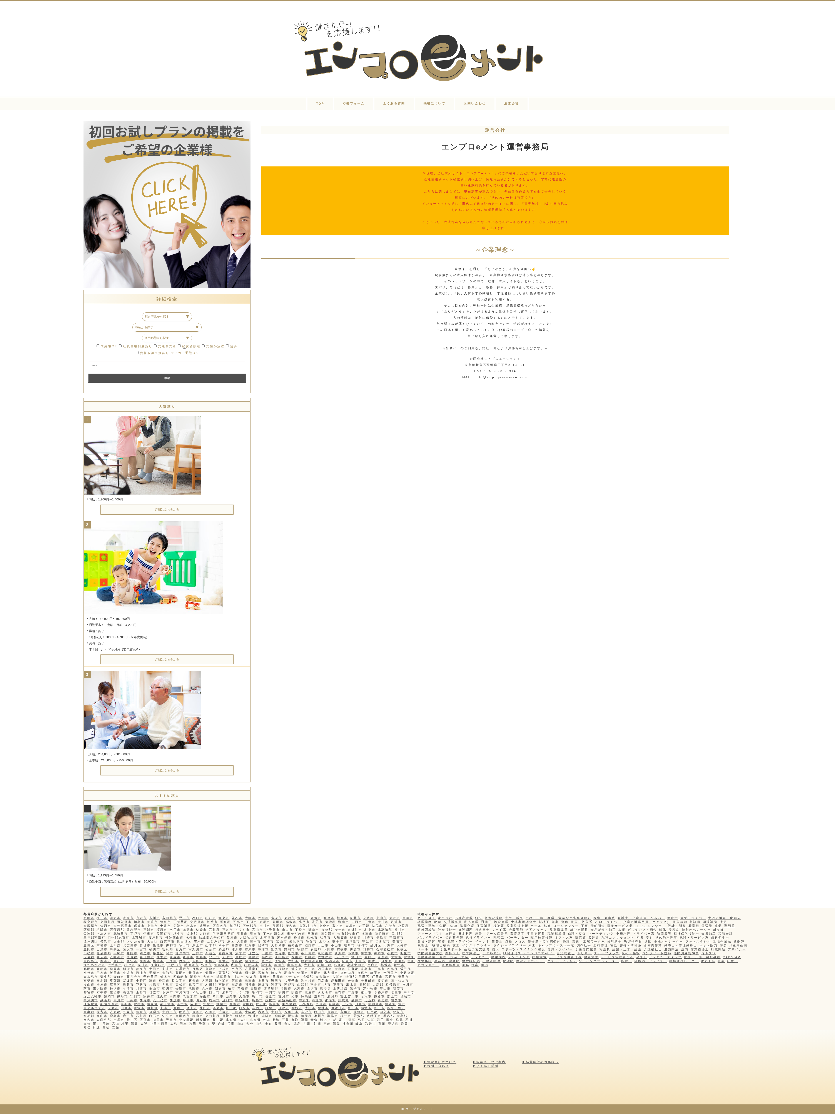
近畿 (221, 1023)
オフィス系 (564, 937)
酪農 (438, 922)
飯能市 (158, 945)
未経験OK (108, 346)
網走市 (145, 953)
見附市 (132, 953)
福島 (336, 1023)
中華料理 (623, 933)
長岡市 (347, 961)
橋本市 (158, 961)
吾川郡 (214, 929)
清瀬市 (317, 1000)
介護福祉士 (653, 949)
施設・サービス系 (694, 937)
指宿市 (362, 973)
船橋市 (210, 961)
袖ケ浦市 (222, 980)
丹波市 (396, 922)
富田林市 (169, 918)
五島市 (238, 922)
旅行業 (450, 933)
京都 (87, 1023)
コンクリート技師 (656, 953)
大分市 (402, 945)
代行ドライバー (478, 937)
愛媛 (87, 1027)
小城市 (353, 953)
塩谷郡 (237, 961)
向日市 (158, 1020)
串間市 (175, 996)
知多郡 (251, 976)
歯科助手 (614, 941)
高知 (115, 1027)
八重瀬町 (252, 969)
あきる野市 (396, 1008)
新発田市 (203, 1020)
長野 (278, 1023)
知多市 (396, 1000)
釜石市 (237, 918)
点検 (509, 941)
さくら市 (242, 929)
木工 (532, 945)
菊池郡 (330, 922)
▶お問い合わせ (436, 1066)
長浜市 (115, 988)
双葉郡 (115, 980)
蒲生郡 (105, 976)
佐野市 (394, 918)
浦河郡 (332, 996)
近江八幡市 (93, 996)
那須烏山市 (287, 1000)
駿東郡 (152, 1004)
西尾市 (184, 961)
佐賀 (371, 1020)
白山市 (319, 1012)
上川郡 (115, 945)
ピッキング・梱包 (642, 929)
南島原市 (294, 965)
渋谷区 (324, 941)
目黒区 (197, 969)
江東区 (115, 984)
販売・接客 (631, 953)
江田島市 (282, 957)
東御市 (242, 988)
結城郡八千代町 (211, 937)
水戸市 (175, 929)
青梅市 (302, 918)
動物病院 (498, 957)
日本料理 (465, 933)
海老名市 (158, 965)
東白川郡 (212, 1016)
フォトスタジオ (698, 941)
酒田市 (210, 973)
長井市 (355, 918)
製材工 (544, 922)
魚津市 (250, 980)
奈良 (288, 1023)
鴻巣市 (188, 929)
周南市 (214, 1000)
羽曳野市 (252, 961)
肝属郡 (343, 1000)
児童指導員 (559, 929)
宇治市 (367, 941)
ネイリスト (427, 918)
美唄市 (397, 941)
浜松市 (195, 976)
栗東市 (218, 1008)
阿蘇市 (175, 957)
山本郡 (210, 945)
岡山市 (296, 957)
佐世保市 (325, 957)
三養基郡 (180, 922)
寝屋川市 (156, 937)
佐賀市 (280, 953)
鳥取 (295, 1020)
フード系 (499, 929)
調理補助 (710, 922)
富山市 (281, 941)
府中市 (102, 992)
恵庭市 (240, 957)
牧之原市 (91, 922)
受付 (649, 937)
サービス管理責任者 (617, 957)
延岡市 (316, 973)
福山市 (89, 984)
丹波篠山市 (174, 937)
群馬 (399, 1020)
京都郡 (326, 929)
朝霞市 (398, 988)
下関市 (251, 922)
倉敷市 (334, 1004)
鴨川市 (253, 1016)
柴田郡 (355, 937)
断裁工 (626, 961)
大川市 (383, 922)
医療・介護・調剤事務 (702, 957)
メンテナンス (519, 957)
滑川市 (399, 929)
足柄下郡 (324, 965)
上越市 (224, 969)
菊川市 (167, 988)
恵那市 (201, 957)
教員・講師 (427, 941)
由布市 (340, 992)
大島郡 (377, 984)
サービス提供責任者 (565, 957)
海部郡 (89, 1016)
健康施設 (591, 957)
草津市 (338, 984)
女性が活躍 (214, 346)
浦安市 (296, 969)
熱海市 (141, 969)
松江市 (164, 980)
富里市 (345, 1012)
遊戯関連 (671, 949)
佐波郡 (89, 933)
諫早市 (240, 953)
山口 (240, 1023)
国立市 (385, 1012)
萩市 (87, 988)
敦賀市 (316, 918)
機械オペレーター (683, 961)
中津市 (263, 949)
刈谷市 (89, 1020)
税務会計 (725, 933)
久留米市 (190, 996)
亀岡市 (257, 992)
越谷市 (145, 945)
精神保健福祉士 (686, 933)
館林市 (323, 1008)
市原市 (250, 949)
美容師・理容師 (447, 961)
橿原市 (162, 929)
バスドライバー (430, 937)
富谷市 (337, 926)
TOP (320, 103)
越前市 (366, 953)
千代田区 (150, 976)
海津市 (367, 933)
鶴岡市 (89, 969)
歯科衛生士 (720, 937)
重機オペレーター (668, 941)
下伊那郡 (250, 926)
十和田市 (169, 1012)
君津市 (128, 988)
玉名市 (113, 1008)
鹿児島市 (353, 941)
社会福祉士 (447, 929)
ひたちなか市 (94, 965)
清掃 (723, 922)
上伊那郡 (340, 988)
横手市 (224, 945)
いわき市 (342, 957)
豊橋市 (264, 976)
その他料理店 (666, 937)
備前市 (119, 976)
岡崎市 (184, 1012)
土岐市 (165, 926)
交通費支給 (166, 346)
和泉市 (329, 918)
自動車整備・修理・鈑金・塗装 (443, 957)
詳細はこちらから (167, 509)
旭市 (402, 1004)
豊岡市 (89, 949)
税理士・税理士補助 (434, 945)
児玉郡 (119, 941)
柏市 (231, 988)
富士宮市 (167, 1004)
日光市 (244, 1008)
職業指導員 (557, 933)
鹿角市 (250, 945)
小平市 (304, 922)
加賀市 (145, 1000)
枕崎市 (201, 929)
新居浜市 (221, 965)
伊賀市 (355, 949)
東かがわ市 (296, 933)
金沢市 (312, 988)
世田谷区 (184, 941)
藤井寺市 (134, 976)
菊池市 (289, 918)
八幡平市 (374, 1016)
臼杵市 (368, 949)
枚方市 (102, 1012)
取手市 (337, 941)
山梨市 (231, 996)
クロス (519, 941)
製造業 (593, 937)
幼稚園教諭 (427, 929)
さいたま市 (136, 941)
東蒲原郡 (269, 969)
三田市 (237, 1012)
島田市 (257, 996)
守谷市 (291, 926)
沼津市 (195, 1004)
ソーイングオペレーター (599, 961)
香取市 (128, 918)
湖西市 (276, 984)
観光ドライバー (460, 941)
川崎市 (368, 937)
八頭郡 (115, 1012)
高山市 (257, 929)
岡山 (96, 1023)
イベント (482, 941)
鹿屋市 (310, 992)
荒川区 (132, 1020)
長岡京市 (164, 933)
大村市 (309, 965)
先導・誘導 (514, 918)
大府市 (340, 969)
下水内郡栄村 (274, 933)
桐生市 (178, 933)
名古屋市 (383, 941)
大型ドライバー (693, 918)
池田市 (194, 988)
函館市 (270, 1008)
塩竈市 (396, 992)
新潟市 (340, 953)
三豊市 (369, 922)
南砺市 (89, 980)
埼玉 (125, 1023)
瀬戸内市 (182, 953)
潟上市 (197, 945)
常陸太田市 (356, 965)
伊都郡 (171, 945)
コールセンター (566, 926)
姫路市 (310, 945)
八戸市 (267, 961)
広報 (622, 929)
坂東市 (224, 918)
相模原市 (393, 984)
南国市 (407, 918)
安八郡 (368, 918)
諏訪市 (332, 1016)
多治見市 (332, 961)
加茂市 (175, 1000)
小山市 (336, 945)
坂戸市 (167, 992)
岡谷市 (250, 984)
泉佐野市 (197, 922)
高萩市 (119, 961)
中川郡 (409, 992)
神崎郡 (280, 1016)
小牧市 (392, 953)
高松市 (180, 984)
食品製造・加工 (603, 929)
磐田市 (277, 922)
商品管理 (471, 922)
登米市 (191, 1008)
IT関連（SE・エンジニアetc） (529, 953)
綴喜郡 (351, 976)
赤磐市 (263, 1012)
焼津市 (399, 965)
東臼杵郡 (104, 1020)
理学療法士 (471, 953)
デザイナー (737, 949)
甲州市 (119, 1000)
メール (423, 949)
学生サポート (451, 949)
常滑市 (212, 922)
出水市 (191, 926)
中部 (333, 1020)
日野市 (255, 988)
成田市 (310, 1008)
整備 (484, 965)
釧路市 (221, 1004)
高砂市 (306, 1012)
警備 (565, 922)
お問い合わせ (475, 103)
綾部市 (240, 1016)
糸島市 (366, 969)
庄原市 (115, 992)
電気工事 (708, 961)
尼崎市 (263, 945)
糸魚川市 (291, 1012)
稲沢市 (237, 949)
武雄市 (139, 1004)
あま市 (383, 1000)
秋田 (193, 1023)
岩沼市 (332, 1012)
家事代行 (445, 918)
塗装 (723, 945)
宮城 (115, 1023)
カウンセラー (428, 965)
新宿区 (210, 953)
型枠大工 (452, 953)
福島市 (237, 984)
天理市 (227, 957)
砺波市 (139, 926)
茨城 (267, 1020)
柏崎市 (152, 922)
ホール (536, 926)
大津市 (396, 957)
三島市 (379, 969)
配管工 (498, 937)
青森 (314, 1020)
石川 (409, 1020)
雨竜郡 (224, 973)
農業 (718, 926)
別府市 (128, 969)
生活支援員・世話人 (724, 918)
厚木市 (162, 957)
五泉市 (128, 1012)
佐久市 (162, 996)
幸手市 (375, 973)
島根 (361, 1020)
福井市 (345, 1016)
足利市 (227, 1000)
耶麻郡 (339, 965)
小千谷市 (272, 929)
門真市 (321, 1004)
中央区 (115, 949)
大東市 (208, 976)
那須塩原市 (109, 1004)
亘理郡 (154, 1012)
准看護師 (516, 929)
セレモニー (480, 957)
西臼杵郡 (220, 926)
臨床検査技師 (542, 937)
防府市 (276, 918)
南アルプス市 (94, 1008)
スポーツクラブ (607, 953)
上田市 (263, 980)
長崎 (106, 1023)
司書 (640, 937)
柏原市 (154, 984)
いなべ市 (174, 965)
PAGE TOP (814, 1076)
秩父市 (311, 941)
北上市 (214, 957)
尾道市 (197, 1012)
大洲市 (388, 945)
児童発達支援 (518, 926)
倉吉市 (234, 1004)
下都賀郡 (306, 1004)
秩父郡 (261, 1004)
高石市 (390, 976)
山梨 (212, 1023)
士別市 (276, 1012)
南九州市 (196, 949)
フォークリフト (430, 933)
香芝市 (317, 922)
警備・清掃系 (631, 945)
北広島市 (130, 945)
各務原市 (381, 992)
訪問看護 (664, 933)
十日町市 (368, 980)
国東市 (312, 933)
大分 (250, 1023)
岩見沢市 (296, 941)
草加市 (353, 1008)
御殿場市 (91, 926)
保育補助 (484, 926)
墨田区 (364, 976)
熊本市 (145, 961)
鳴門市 (267, 957)
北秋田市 (121, 933)
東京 (268, 1023)
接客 (475, 965)
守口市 (135, 996)
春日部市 (308, 953)
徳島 (297, 1023)
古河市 (283, 996)
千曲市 (267, 953)
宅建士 (641, 957)
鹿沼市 (132, 961)
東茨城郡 (347, 973)
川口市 (238, 976)
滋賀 (352, 1020)
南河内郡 (182, 992)
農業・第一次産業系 (491, 933)
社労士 (732, 961)
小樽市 (152, 926)
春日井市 (147, 957)
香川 (382, 1023)
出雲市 (119, 1020)
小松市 (89, 953)
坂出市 (255, 933)
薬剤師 (739, 941)
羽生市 (405, 953)
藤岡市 (180, 973)
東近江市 (355, 929)
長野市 (180, 988)
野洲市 (289, 949)
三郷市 (197, 953)
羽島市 (323, 980)
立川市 (407, 984)
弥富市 (165, 922)
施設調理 (465, 929)
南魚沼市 (328, 933)
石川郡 (141, 1016)
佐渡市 (270, 996)
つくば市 (242, 992)
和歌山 (370, 1023)
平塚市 (119, 953)
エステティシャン (562, 961)
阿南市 (237, 980)
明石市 (201, 1000)
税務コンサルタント (617, 937)
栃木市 (373, 961)
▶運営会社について (440, 1062)
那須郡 (330, 1000)
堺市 (327, 984)
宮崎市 (268, 941)
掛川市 (264, 926)
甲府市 (372, 965)
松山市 (205, 996)
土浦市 (165, 1008)
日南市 (132, 1000)
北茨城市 (139, 937)
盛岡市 (109, 996)
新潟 (276, 1020)
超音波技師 (494, 918)
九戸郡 (234, 926)
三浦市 (148, 929)
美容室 (674, 929)
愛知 (106, 1027)
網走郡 (250, 973)
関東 (390, 1020)
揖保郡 (307, 976)
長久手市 (179, 980)
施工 (456, 945)
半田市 (154, 969)
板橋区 (402, 949)
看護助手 (517, 933)
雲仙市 (279, 965)
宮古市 (182, 1004)
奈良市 (197, 961)
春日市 (197, 918)
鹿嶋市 (178, 1008)
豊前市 (398, 1012)
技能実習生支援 (430, 953)
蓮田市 (366, 992)
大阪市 (242, 941)
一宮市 (141, 949)
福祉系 (498, 926)
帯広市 (102, 957)
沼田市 (286, 988)
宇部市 (302, 949)
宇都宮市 (396, 937)
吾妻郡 (89, 1012)
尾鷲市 (227, 1016)
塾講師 (580, 937)
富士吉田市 (349, 996)
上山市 (381, 918)
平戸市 (135, 933)
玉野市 (141, 992)
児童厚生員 (738, 945)
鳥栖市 (257, 1000)
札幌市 (312, 937)
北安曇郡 (186, 1020)
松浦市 (299, 937)
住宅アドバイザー (530, 961)
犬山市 (102, 1016)
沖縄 (96, 1027)
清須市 (115, 918)
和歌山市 (199, 992)
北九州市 (331, 973)
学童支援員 (536, 933)
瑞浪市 (405, 996)
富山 (342, 1020)
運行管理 (600, 945)
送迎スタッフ (537, 929)
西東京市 (167, 941)
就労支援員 (579, 929)
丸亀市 (167, 984)
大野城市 (278, 945)
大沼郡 (207, 980)
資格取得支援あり (154, 353)
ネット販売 (708, 945)
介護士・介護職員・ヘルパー (641, 918)
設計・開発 (677, 926)
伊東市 (148, 933)
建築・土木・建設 (626, 949)
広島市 (236, 965)
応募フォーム (354, 103)
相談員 (695, 922)
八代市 (89, 973)
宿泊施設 (425, 961)
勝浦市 (141, 973)
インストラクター (476, 945)
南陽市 (224, 984)
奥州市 (319, 1016)
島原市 (253, 957)
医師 (434, 949)
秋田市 (184, 945)
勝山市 (197, 1016)
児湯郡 (325, 988)
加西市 (356, 922)
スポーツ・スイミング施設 (523, 949)
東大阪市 (100, 988)
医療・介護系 (604, 918)
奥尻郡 (364, 984)
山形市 (102, 949)
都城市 (386, 965)
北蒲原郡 (104, 953)
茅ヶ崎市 (284, 937)
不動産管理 (464, 918)
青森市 (237, 945)
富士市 (316, 984)
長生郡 (218, 1020)
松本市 (293, 953)
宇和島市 (375, 1004)
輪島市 (139, 922)
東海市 (224, 961)
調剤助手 (584, 945)
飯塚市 (139, 1008)
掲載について (435, 103)
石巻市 (194, 980)
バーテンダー (518, 937)
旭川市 (142, 965)
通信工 (486, 922)
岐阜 (359, 1023)
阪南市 (296, 992)
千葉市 (154, 973)
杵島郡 (392, 969)
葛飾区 (369, 957)
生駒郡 (250, 1012)
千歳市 (224, 1012)
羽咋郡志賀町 (119, 937)
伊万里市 (390, 973)
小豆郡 (403, 926)
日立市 (154, 992)
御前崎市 (382, 933)
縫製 (721, 961)
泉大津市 (323, 976)
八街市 (390, 926)
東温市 (128, 973)
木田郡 (210, 984)
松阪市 (102, 929)
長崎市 (310, 957)
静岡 (404, 1023)
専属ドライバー (560, 949)
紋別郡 (263, 918)
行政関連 (718, 949)
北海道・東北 (237, 1020)
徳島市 (381, 937)
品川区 (375, 945)
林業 (547, 926)
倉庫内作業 (653, 945)
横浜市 (105, 941)
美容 (465, 965)
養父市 (383, 980)
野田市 (379, 1008)
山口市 (287, 929)
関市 (169, 953)
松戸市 (129, 965)
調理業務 (425, 922)
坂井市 (242, 933)
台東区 (386, 961)
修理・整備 (577, 933)
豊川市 (319, 996)
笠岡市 (302, 973)
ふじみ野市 (216, 941)
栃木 (323, 1020)
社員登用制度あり (137, 346)
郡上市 (392, 996)
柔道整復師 (454, 937)
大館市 (205, 933)
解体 (662, 929)
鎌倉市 (379, 996)
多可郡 (399, 961)
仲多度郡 (91, 1004)
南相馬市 (91, 961)
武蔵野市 (223, 976)
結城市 (297, 1008)
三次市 (102, 973)
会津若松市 (385, 949)
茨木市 (199, 941)
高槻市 (128, 992)
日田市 (214, 992)
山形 (259, 1023)
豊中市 (255, 941)
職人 (495, 949)
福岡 (304, 1020)
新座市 (342, 918)
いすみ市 (251, 965)
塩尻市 (377, 926)
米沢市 (283, 1008)
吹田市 (283, 992)
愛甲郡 (405, 969)
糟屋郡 (306, 1016)
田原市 (277, 976)
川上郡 (231, 1008)
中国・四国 (159, 1023)
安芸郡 (316, 949)
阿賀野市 (124, 922)
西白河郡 (226, 953)
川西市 (141, 988)
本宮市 (105, 961)
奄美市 (188, 957)
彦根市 (366, 996)
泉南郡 (105, 1000)
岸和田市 (338, 980)
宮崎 (327, 1023)
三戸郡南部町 (94, 937)
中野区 (141, 980)
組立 (479, 918)
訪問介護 (467, 926)
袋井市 (356, 1000)
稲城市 (366, 1008)
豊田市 (403, 976)
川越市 (360, 1004)
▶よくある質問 (485, 1066)
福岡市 (362, 945)
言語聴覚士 (566, 953)
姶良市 (276, 973)
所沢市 (237, 973)
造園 (648, 941)
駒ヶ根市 (308, 980)
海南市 (343, 922)
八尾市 (207, 988)
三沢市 (347, 1004)
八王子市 (291, 980)
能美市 (274, 1004)
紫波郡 (128, 980)
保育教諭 (680, 922)
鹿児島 (393, 1023)
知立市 (167, 1016)
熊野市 (359, 1012)
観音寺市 (196, 984)
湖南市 (313, 929)
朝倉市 (220, 988)
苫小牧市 (370, 988)
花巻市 (141, 984)
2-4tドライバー (608, 922)
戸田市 (89, 918)
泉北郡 (102, 980)
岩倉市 (353, 980)
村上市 (369, 929)
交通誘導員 (453, 922)
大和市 (293, 961)
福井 (134, 1023)
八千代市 (160, 1000)
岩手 (380, 1020)
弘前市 (325, 937)
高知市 (263, 973)
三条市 (227, 929)
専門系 (729, 926)
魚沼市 (232, 937)
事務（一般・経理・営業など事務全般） (558, 918)
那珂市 (188, 1000)
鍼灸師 (718, 929)
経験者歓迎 (190, 346)
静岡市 (115, 969)
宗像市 (148, 996)
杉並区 (158, 953)
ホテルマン (492, 953)
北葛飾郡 (385, 929)
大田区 (152, 941)
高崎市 (102, 969)
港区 (231, 941)
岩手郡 (364, 926)
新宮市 (141, 1012)
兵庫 (231, 1023)
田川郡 (152, 1008)
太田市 (329, 949)
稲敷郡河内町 (312, 961)
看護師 (693, 926)
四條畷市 (180, 976)
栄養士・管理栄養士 (680, 945)
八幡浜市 (117, 957)
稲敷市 (291, 922)
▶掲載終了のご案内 (489, 1062)
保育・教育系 (582, 922)
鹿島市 (115, 1016)
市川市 (310, 969)
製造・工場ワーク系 (588, 941)
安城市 (208, 1004)
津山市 (385, 988)
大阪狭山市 (249, 937)
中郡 (411, 961)
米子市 (355, 988)
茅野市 (289, 984)
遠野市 (205, 926)
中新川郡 (242, 1000)
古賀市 (337, 976)
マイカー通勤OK (184, 353)
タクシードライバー (509, 945)
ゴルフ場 (708, 953)
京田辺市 (182, 1016)
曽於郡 (167, 949)
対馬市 (264, 922)
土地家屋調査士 (524, 922)
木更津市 (267, 937)
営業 (555, 922)
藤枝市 (270, 1000)
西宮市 (145, 1020)
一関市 (270, 992)
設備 (684, 949)
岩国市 (276, 980)
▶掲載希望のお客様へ (540, 1062)
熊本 (183, 1023)
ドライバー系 (644, 933)
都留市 (89, 992)
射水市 (165, 976)
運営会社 (511, 103)
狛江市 (210, 918)
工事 (584, 926)
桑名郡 (388, 1016)
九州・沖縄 (312, 1023)
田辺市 (323, 945)
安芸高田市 (123, 926)
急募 (233, 346)
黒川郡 (397, 933)
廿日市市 (196, 973)
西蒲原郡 (117, 929)
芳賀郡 (359, 1016)
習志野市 (134, 929)
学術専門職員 (586, 949)
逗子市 (184, 918)
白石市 (154, 1016)
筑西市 (105, 926)
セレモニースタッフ (665, 957)
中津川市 (91, 1000)
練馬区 (306, 996)
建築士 (497, 941)
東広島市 (91, 976)
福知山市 (295, 945)
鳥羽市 (126, 1004)
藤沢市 (128, 949)
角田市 (218, 996)
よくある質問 (394, 103)
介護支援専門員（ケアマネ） (647, 922)
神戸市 (379, 953)
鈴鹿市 (383, 957)
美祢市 (178, 926)
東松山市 (325, 953)
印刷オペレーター (696, 929)
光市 (295, 996)
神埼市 (266, 965)
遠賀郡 (132, 957)
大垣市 (351, 926)
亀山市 (154, 988)
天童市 (171, 1020)
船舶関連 (598, 926)
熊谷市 (128, 984)
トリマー (584, 953)
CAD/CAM (732, 957)
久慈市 (299, 988)
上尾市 (360, 961)
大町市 (250, 918)
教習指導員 (633, 941)
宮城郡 (409, 957)
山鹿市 (126, 1008)
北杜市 (205, 1008)
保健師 (508, 961)
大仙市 (244, 996)
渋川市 (227, 992)
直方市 (141, 918)
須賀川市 (338, 1008)
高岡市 (257, 1008)
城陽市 (267, 1016)
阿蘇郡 (89, 929)
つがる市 (293, 976)
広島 (174, 1023)
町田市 (377, 976)
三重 (285, 1020)
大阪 (144, 1023)
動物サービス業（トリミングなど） (636, 926)
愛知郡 (225, 922)
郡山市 (289, 973)
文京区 (237, 969)
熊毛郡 (390, 1004)
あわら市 (325, 992)
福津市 (283, 969)
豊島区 (89, 945)
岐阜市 (349, 945)
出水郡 (351, 984)
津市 (153, 980)
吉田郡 (248, 1004)
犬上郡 (191, 933)
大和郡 (167, 973)
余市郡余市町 (348, 933)
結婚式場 (539, 957)
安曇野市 (182, 969)
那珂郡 (277, 926)
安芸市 (340, 929)
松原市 (102, 984)
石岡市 (210, 1012)
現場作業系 (722, 941)
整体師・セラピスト (650, 961)
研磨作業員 (451, 965)
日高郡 (353, 969)
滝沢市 (280, 961)
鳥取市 (206, 965)
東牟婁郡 (289, 1004)
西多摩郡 (271, 988)
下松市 (300, 929)
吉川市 (154, 918)
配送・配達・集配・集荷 (438, 926)
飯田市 (115, 973)
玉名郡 (89, 957)
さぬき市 (104, 933)
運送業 (706, 926)
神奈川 (347, 1023)
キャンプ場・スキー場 (556, 945)
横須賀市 (191, 965)
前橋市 (342, 949)
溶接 (441, 941)
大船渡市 (340, 937)
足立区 (253, 953)
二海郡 (171, 961)
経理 (566, 941)
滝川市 (356, 957)
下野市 (353, 992)
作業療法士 (700, 949)
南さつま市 (400, 980)
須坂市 (263, 984)
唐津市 (210, 969)
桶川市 (154, 949)
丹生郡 (372, 1012)
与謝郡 (304, 1000)
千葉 (202, 1023)
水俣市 (191, 937)
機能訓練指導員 (686, 953)
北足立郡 (407, 973)
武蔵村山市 (308, 926)
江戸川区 (91, 941)
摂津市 (293, 1016)
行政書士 (482, 929)
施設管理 (501, 922)
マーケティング (601, 933)
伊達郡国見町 (224, 933)
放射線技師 (471, 961)
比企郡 (369, 1000)
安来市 (167, 969)
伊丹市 (122, 996)
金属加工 (708, 933)
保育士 (672, 918)
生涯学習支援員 (477, 949)
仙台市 (210, 949)
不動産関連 (492, 961)
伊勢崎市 (115, 965)
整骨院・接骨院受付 (544, 941)
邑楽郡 (276, 949)
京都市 (102, 945)
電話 (614, 945)
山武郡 (302, 984)
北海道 (255, 1020)
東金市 (324, 926)
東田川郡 (107, 922)
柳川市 (102, 918)
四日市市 (325, 969)
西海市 (180, 949)
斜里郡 (224, 949)
